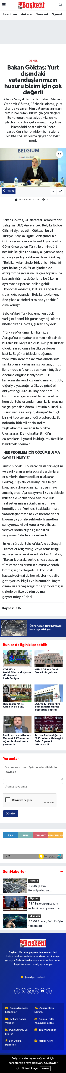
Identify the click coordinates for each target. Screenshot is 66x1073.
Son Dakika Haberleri (13, 1042)
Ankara (26, 14)
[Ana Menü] (4, 4)
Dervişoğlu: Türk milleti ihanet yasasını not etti (44, 906)
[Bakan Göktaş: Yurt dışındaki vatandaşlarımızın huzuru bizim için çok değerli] (33, 167)
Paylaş (10, 190)
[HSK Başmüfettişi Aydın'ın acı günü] (17, 693)
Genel (33, 60)
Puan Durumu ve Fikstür (16, 1031)
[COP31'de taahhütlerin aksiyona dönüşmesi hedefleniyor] (17, 658)
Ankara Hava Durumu (44, 1010)
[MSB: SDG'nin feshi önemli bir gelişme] (48, 658)
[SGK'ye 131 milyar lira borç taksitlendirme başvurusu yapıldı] (48, 693)
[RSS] (49, 991)
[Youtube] (42, 991)
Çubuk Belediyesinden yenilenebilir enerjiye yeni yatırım (45, 889)
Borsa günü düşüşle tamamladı (45, 924)
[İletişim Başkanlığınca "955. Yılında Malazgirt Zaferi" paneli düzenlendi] (48, 724)
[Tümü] (61, 871)
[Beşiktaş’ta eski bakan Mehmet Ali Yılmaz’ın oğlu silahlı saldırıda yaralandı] (17, 724)
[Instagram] (30, 991)
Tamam (45, 1069)
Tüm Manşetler (47, 1029)
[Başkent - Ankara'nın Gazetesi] (31, 5)
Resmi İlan (10, 14)
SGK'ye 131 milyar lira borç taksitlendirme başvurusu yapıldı (47, 707)
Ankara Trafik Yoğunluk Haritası (44, 1021)
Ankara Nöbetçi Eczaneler (16, 1010)
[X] (23, 991)
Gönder (10, 813)
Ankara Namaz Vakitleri (16, 1021)
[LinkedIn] (36, 991)
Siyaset (57, 14)
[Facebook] (17, 991)
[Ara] (60, 5)
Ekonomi (42, 14)
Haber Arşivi (46, 1040)
